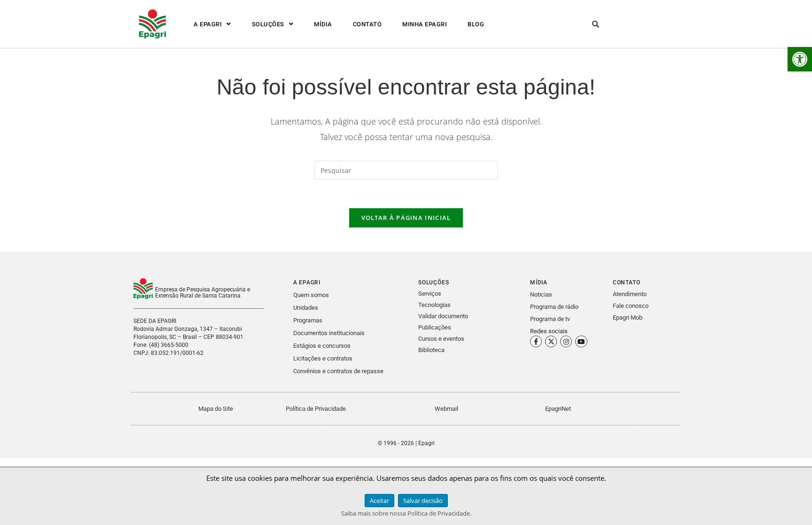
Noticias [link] (541, 294)
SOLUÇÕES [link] (268, 24)
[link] (800, 59)
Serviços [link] (429, 293)
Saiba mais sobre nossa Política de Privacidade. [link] (406, 513)
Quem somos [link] (311, 294)
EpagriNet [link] (558, 408)
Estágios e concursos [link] (322, 345)
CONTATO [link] (367, 24)
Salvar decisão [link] (423, 500)
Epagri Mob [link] (627, 317)
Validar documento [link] (443, 316)
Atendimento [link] (630, 294)
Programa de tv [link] (550, 318)
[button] (212, 24)
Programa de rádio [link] (554, 306)
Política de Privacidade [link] (316, 408)
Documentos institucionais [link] (329, 333)
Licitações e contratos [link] (322, 358)
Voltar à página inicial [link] (406, 217)
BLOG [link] (476, 24)
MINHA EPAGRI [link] (424, 24)
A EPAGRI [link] (208, 24)
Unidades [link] (305, 307)
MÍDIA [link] (323, 24)
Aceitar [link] (379, 500)
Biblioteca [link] (431, 349)
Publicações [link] (434, 327)
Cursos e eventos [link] (441, 338)
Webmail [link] (446, 408)
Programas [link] (307, 320)
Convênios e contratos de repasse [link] (338, 371)
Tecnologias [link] (434, 304)
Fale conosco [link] (630, 305)
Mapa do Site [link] (215, 408)
